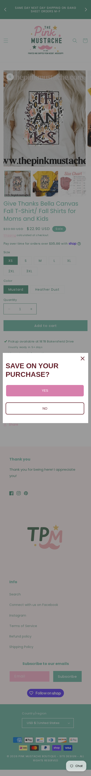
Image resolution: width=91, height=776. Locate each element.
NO (44, 408)
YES (45, 390)
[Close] (82, 358)
